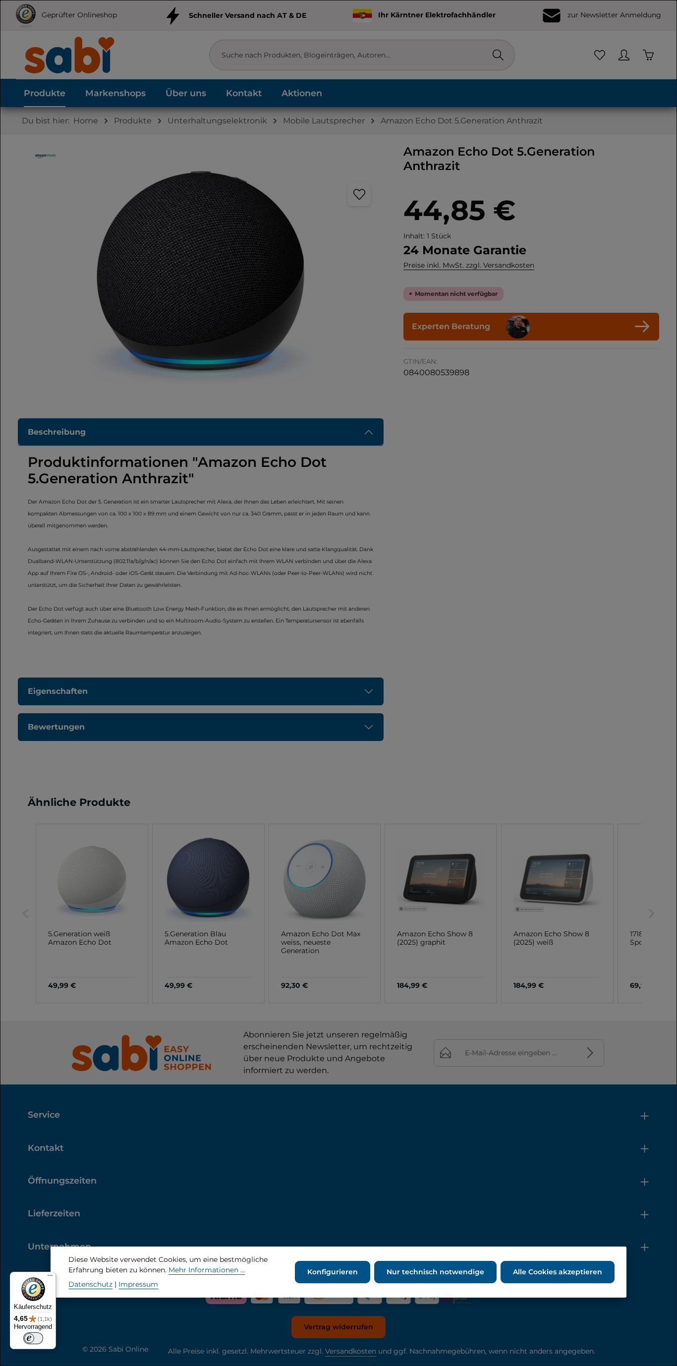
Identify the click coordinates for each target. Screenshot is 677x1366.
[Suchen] (498, 55)
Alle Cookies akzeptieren (557, 1271)
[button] (26, 913)
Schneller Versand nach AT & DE (247, 14)
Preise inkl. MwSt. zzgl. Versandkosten (468, 265)
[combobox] (352, 55)
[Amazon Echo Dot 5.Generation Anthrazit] (200, 277)
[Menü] (50, 1278)
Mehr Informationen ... (207, 1269)
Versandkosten (350, 1351)
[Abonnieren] (590, 1053)
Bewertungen (56, 727)
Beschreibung (57, 432)
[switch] (33, 1338)
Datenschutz (90, 1284)
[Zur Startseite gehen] (68, 54)
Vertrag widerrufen (338, 1326)
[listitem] (92, 913)
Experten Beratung (451, 326)
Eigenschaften (58, 691)
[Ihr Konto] (624, 55)
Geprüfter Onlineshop (79, 14)
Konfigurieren (332, 1271)
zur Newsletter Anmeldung (613, 14)
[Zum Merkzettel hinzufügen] (359, 194)
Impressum (138, 1284)
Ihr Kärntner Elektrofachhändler (437, 14)
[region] (201, 277)
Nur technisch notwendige (435, 1271)
